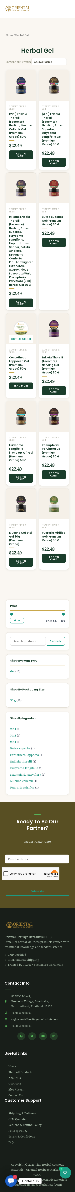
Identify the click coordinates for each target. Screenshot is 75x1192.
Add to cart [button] (21, 155)
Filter (17, 620)
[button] (11, 1181)
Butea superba (20, 748)
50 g (13, 700)
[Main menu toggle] (67, 9)
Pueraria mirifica (22, 787)
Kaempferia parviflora (25, 774)
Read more (21, 385)
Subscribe (38, 891)
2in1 (13, 729)
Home (9, 35)
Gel (12, 671)
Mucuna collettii (21, 781)
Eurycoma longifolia (24, 768)
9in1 (13, 742)
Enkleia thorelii (21, 761)
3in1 (13, 735)
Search (55, 641)
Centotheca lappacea (24, 755)
